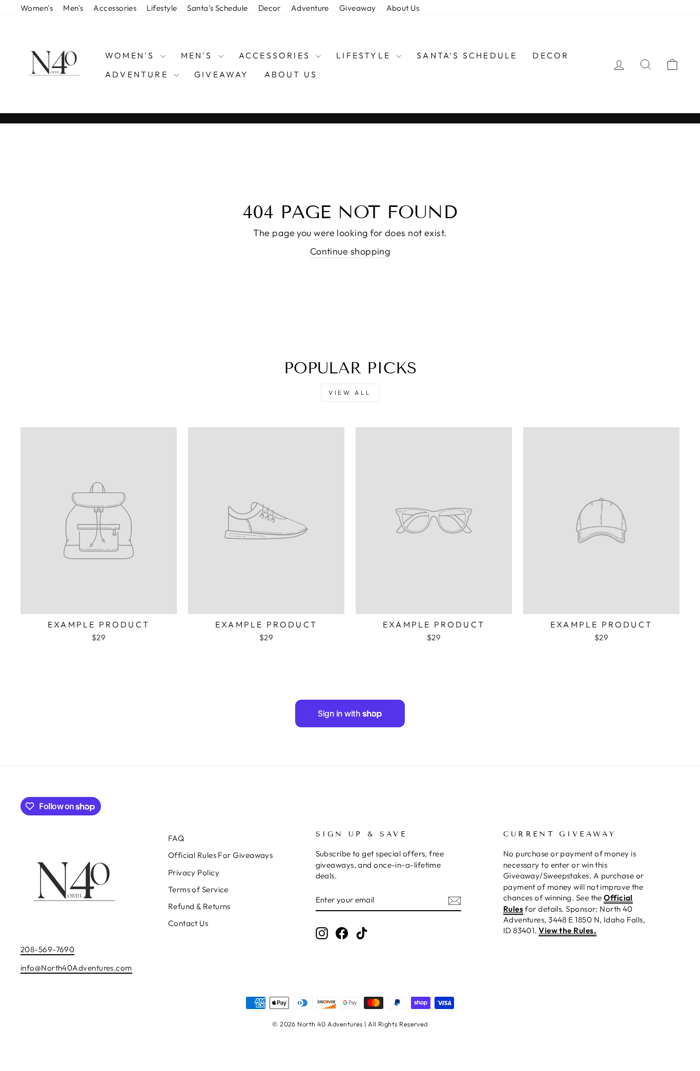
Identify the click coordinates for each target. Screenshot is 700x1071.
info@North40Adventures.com (76, 968)
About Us (403, 8)
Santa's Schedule (217, 8)
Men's (73, 8)
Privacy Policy (193, 872)
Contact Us (188, 923)
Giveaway (357, 8)
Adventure (310, 8)
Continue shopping (350, 251)
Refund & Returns (199, 906)
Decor (269, 8)
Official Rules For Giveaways (220, 855)
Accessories (114, 8)
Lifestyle (162, 8)
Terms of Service (198, 889)
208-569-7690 (47, 949)
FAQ (176, 838)
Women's (36, 8)
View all (350, 392)
